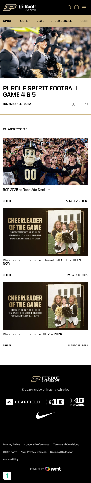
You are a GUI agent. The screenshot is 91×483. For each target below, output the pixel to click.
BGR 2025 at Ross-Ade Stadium (26, 190)
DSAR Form (10, 452)
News (40, 21)
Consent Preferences (37, 444)
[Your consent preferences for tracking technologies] (7, 476)
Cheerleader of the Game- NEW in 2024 (32, 334)
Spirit (7, 201)
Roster (24, 21)
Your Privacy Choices (34, 452)
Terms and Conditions (66, 444)
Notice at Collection (61, 452)
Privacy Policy (11, 444)
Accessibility (11, 459)
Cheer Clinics (61, 21)
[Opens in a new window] (23, 402)
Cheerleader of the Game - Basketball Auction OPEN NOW (42, 262)
